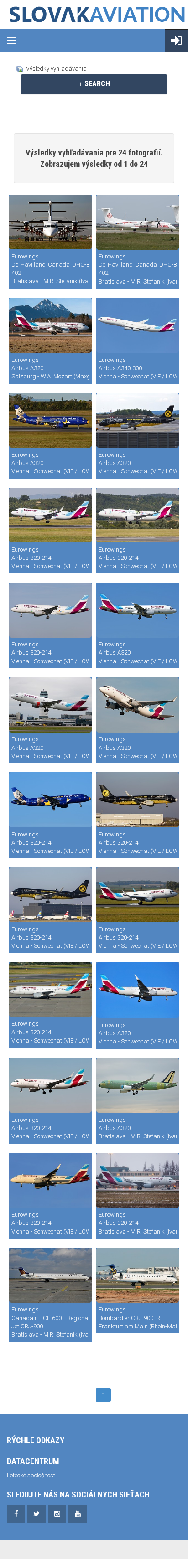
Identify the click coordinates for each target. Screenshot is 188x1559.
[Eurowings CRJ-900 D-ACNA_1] (137, 1275)
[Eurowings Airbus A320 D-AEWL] (137, 705)
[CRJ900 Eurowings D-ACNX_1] (50, 1275)
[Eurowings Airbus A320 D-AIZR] (137, 420)
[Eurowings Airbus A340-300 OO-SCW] (137, 325)
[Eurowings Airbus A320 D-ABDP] (50, 610)
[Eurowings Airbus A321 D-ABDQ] (50, 799)
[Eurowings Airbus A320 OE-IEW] (50, 989)
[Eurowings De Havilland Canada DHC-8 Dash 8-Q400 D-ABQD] (50, 222)
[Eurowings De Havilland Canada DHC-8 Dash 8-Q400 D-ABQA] (137, 222)
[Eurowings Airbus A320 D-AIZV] (50, 1085)
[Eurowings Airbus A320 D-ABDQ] (50, 420)
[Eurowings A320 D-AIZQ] (137, 1180)
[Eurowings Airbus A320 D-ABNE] (50, 705)
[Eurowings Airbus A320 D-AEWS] (50, 325)
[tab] (94, 83)
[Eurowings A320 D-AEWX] (137, 1085)
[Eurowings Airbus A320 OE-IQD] (50, 515)
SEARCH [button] (96, 83)
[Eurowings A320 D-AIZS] (50, 1180)
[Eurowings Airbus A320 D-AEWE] (137, 990)
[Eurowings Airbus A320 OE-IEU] (137, 895)
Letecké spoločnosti (32, 1475)
